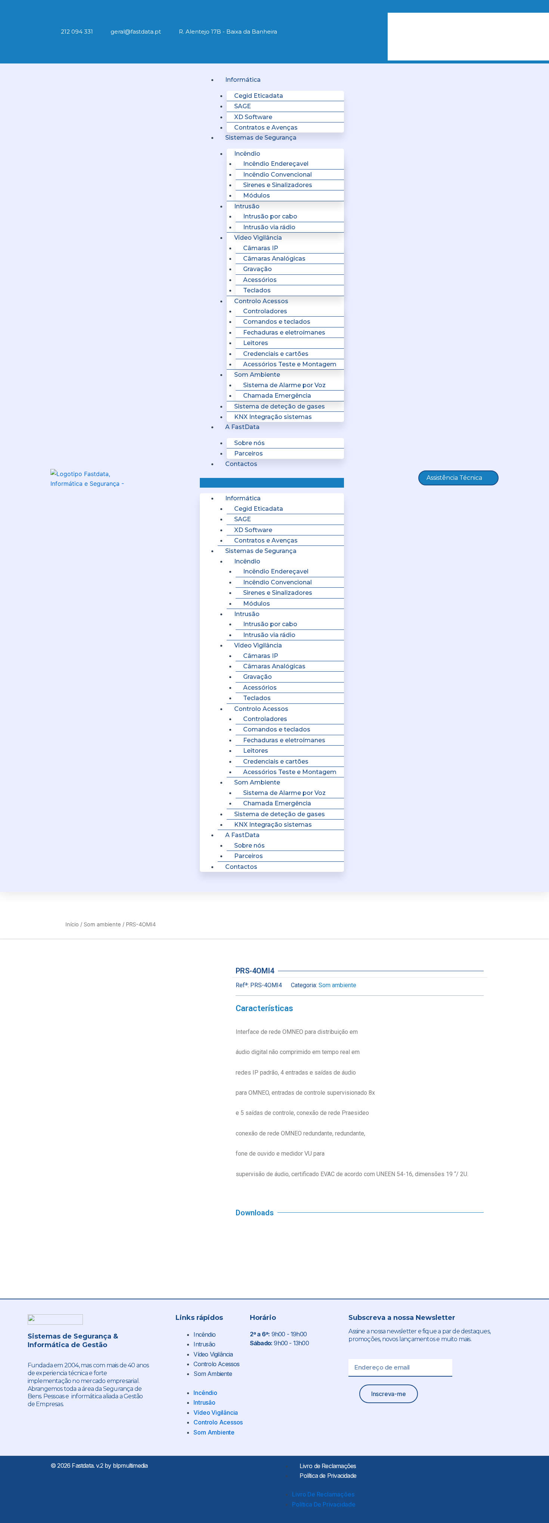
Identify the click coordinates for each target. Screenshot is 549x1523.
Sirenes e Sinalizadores (277, 185)
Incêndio (204, 1334)
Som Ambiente (212, 1373)
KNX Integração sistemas (273, 416)
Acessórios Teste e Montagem (289, 364)
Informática (243, 79)
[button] (437, 8)
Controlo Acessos (216, 1364)
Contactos (241, 463)
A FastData (242, 427)
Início (72, 924)
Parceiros (248, 453)
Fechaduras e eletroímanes (284, 332)
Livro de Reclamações (328, 1466)
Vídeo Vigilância (213, 1354)
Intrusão (204, 1344)
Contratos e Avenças (266, 127)
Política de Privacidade (328, 1475)
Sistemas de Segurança (261, 137)
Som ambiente (102, 924)
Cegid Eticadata (258, 95)
